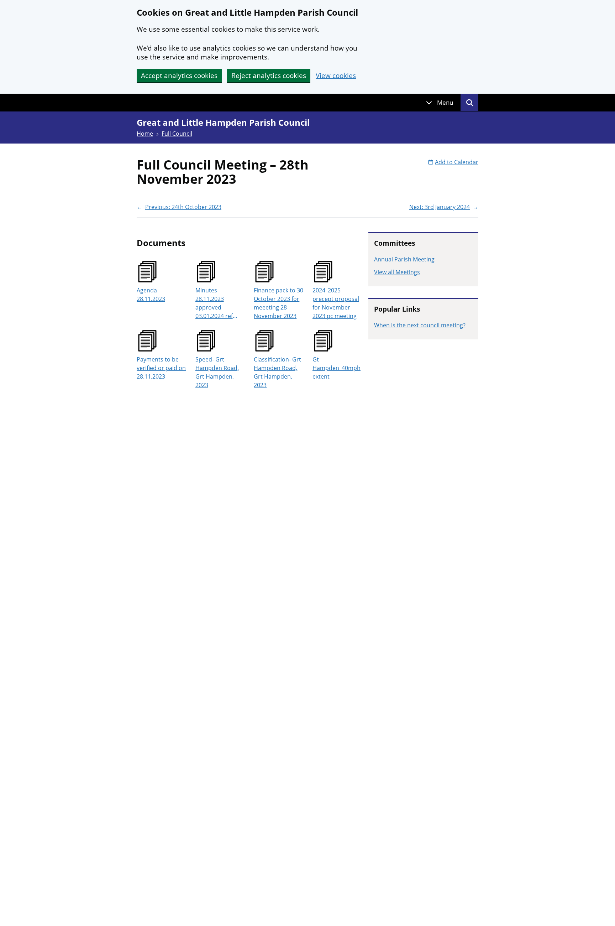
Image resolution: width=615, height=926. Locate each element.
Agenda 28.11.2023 (151, 294)
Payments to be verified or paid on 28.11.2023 (161, 367)
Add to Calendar (456, 162)
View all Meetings (397, 272)
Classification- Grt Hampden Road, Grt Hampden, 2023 (277, 372)
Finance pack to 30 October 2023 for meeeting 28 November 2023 (278, 303)
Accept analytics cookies (179, 75)
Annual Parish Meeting (404, 259)
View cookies (336, 75)
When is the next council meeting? (420, 325)
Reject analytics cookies (268, 75)
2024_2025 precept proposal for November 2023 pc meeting (335, 303)
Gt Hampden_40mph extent (336, 367)
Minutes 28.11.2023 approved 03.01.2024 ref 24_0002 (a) (214, 303)
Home (145, 133)
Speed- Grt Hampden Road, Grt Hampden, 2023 (217, 372)
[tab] (439, 102)
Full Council (177, 133)
